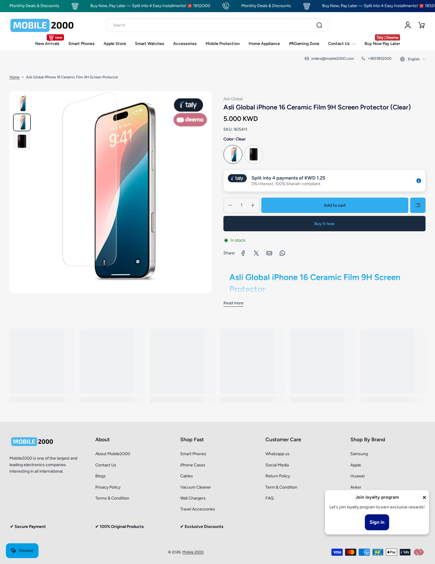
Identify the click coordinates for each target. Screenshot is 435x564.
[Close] (424, 497)
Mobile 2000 (193, 552)
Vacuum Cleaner (195, 487)
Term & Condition (281, 487)
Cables (186, 476)
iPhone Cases (192, 465)
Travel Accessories (197, 509)
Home (14, 77)
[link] (243, 253)
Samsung (359, 453)
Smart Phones (193, 453)
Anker (355, 487)
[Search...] (319, 25)
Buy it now (324, 223)
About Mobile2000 (112, 453)
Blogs (100, 476)
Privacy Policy (107, 487)
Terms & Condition (112, 498)
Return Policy (277, 476)
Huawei (357, 476)
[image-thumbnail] (22, 103)
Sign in (377, 522)
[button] (421, 25)
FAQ (269, 498)
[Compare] (418, 205)
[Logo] (42, 25)
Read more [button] (233, 303)
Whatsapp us (277, 453)
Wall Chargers (193, 498)
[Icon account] (407, 25)
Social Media (277, 465)
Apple (355, 465)
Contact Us (105, 465)
